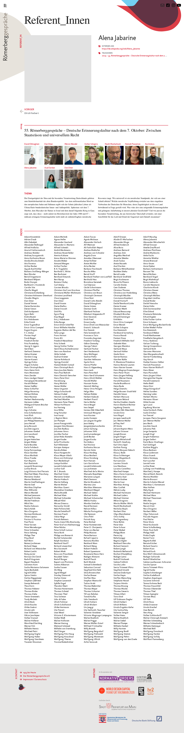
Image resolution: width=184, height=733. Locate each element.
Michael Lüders (121, 495)
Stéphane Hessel (121, 580)
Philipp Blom (119, 532)
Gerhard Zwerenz (32, 351)
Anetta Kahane (61, 255)
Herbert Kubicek (91, 397)
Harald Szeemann (151, 381)
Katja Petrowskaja (32, 450)
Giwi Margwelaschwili (153, 354)
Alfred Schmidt (61, 247)
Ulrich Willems (120, 604)
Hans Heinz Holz (32, 370)
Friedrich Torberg (92, 341)
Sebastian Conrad (92, 567)
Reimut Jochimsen (32, 543)
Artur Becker (89, 266)
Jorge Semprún (150, 431)
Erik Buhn (118, 319)
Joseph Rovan (120, 434)
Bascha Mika (89, 271)
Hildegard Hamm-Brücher (36, 405)
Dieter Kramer (120, 306)
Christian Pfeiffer (92, 290)
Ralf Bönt (28, 541)
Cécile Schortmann (92, 287)
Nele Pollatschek (62, 509)
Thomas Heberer (31, 588)
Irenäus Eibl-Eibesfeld (94, 410)
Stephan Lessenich (62, 580)
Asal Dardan (49, 168)
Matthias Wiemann (92, 487)
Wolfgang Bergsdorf (93, 631)
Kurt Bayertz (30, 461)
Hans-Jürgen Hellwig (123, 375)
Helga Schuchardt (62, 391)
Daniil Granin (60, 303)
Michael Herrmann (151, 493)
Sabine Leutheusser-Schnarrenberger (160, 562)
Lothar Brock (30, 468)
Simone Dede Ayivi (122, 573)
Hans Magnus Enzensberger (126, 370)
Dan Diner (48, 144)
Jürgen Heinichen (32, 439)
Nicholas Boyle (121, 509)
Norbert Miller (150, 511)
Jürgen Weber (30, 442)
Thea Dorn (29, 586)
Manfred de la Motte (94, 471)
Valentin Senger (121, 612)
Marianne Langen (92, 477)
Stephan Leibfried (32, 580)
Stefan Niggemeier (33, 578)
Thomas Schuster (92, 591)
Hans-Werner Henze (123, 378)
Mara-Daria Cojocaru (124, 474)
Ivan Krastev (89, 415)
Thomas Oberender (152, 588)
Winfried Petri (30, 631)
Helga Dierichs (120, 389)
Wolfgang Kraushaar (64, 636)
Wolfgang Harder (151, 634)
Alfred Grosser (150, 245)
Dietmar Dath (90, 309)
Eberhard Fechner (92, 311)
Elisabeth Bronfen (122, 314)
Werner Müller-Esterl (93, 623)
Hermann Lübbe (31, 402)
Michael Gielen (90, 493)
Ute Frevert (59, 610)
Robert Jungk (120, 548)
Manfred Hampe (121, 471)
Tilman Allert (120, 594)
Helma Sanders (150, 391)
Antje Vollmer (90, 261)
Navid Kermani (90, 506)
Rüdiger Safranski (151, 557)
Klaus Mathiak (31, 455)
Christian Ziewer (150, 290)
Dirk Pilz (58, 311)
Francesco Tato (91, 335)
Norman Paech (61, 514)
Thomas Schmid (61, 591)
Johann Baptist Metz (123, 429)
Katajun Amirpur (61, 447)
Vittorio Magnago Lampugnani (98, 615)
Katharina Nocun (92, 447)
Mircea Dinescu (61, 503)
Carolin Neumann (151, 285)
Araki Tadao (119, 261)
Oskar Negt (59, 516)
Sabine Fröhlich (121, 562)
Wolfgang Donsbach (153, 631)
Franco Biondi (120, 335)
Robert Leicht (30, 551)
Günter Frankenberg (152, 357)
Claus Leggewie (61, 298)
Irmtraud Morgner (92, 413)
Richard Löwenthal (63, 546)
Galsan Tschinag (151, 343)
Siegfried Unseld (121, 570)
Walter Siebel (120, 620)
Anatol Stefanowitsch (34, 250)
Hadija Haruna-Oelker (153, 362)
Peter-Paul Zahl (150, 530)
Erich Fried (88, 319)
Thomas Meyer (90, 588)
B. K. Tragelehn (61, 269)
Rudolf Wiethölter (151, 559)
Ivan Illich (28, 415)
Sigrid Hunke (149, 570)
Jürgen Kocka (90, 439)
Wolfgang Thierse (62, 639)
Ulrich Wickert (90, 604)
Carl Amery (59, 285)
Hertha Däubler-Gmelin (124, 402)
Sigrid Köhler (30, 573)
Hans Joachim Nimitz (63, 370)
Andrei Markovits (151, 253)
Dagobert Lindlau (151, 298)
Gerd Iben (28, 349)
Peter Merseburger (32, 527)
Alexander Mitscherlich (154, 242)
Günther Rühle (120, 359)
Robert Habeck (91, 548)
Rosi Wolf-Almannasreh (154, 554)
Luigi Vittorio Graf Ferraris (36, 471)
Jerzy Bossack (30, 426)
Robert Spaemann (92, 551)
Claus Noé (88, 298)
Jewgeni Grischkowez (64, 426)
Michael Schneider (62, 498)
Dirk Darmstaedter (152, 309)
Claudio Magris (31, 298)
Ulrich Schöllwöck (62, 604)
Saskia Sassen (60, 567)
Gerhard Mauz (120, 349)
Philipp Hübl (148, 532)
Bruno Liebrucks (150, 282)
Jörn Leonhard (31, 434)
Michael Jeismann (32, 495)
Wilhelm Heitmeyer (152, 626)
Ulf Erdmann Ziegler (123, 599)
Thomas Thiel (149, 591)
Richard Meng (90, 546)
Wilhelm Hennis (31, 628)
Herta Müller (90, 402)
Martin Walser (60, 484)
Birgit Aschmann (121, 279)
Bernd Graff (89, 274)
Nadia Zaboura (31, 506)
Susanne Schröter (151, 580)
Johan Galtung (91, 429)
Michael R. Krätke (32, 498)
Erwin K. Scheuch (91, 327)
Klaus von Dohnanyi (63, 458)
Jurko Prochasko (61, 442)
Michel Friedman (32, 500)
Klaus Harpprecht (62, 452)
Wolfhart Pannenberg (153, 639)
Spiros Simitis (30, 575)
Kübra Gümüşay (150, 458)
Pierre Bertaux (90, 535)
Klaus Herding (90, 452)
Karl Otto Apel (121, 445)
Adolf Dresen (120, 237)
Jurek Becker (89, 437)
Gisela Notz (119, 354)
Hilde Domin (149, 402)
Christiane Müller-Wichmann (67, 293)
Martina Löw (90, 484)
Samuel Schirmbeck (92, 564)
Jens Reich (147, 423)
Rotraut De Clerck (32, 557)
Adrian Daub (30, 239)
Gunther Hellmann (92, 359)
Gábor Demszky (91, 343)
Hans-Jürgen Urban (152, 375)
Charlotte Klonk (150, 287)
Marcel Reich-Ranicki (153, 474)
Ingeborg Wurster (151, 407)
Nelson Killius (90, 509)
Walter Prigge (90, 620)
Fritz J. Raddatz (150, 341)
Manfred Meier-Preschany (36, 474)
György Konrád (61, 362)
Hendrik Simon (120, 394)
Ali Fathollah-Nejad (93, 247)
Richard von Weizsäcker (35, 548)
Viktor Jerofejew (31, 615)
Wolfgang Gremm (122, 634)
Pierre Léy (118, 535)
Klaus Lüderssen (150, 452)
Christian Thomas (122, 290)
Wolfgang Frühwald (93, 634)
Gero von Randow (62, 351)
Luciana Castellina (122, 468)
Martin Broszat (150, 479)
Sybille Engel (60, 583)
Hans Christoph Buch (34, 367)
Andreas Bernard (121, 250)
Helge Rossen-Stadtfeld (125, 391)
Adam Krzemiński (32, 237)
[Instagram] (173, 5)
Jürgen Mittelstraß (122, 439)
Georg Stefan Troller (63, 346)
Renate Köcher (150, 543)
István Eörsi (119, 413)
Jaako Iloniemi (90, 418)
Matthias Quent (61, 487)
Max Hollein (149, 487)
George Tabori (90, 346)
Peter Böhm (119, 522)
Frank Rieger (30, 338)
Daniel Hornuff (121, 301)
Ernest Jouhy (89, 322)
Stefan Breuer (90, 575)
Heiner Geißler (30, 386)
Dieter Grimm (90, 306)
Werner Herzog (61, 623)
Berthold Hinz (90, 279)
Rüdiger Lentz (120, 557)
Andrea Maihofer (92, 250)
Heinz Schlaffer (31, 389)
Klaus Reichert (90, 455)
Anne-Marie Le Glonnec (65, 258)
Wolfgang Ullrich (92, 639)
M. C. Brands (60, 471)
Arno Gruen (148, 263)
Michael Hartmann (122, 493)
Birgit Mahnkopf (151, 279)
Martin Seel (29, 484)
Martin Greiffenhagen (34, 482)
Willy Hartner (120, 628)
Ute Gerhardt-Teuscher (94, 610)
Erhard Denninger (122, 317)
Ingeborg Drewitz (122, 407)
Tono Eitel (118, 596)
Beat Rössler (30, 274)
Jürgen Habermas (151, 437)
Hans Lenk (88, 370)
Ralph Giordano (61, 541)
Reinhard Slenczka (122, 543)
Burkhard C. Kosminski (34, 285)
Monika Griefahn (91, 503)
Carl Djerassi (89, 285)
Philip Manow (90, 532)
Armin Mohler (90, 263)
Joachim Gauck (150, 426)
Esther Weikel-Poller (152, 327)
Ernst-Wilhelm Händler (64, 327)
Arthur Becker (30, 266)
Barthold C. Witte (62, 271)
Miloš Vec (28, 503)
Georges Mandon (122, 346)
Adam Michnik (60, 237)
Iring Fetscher (60, 413)
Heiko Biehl (148, 383)
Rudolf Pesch (90, 559)
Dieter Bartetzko (32, 306)
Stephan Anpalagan (152, 578)
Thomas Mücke (121, 588)
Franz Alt (58, 338)
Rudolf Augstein (32, 559)
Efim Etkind (148, 311)
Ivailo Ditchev (149, 413)
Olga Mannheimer (122, 514)
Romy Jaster (29, 554)
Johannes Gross (61, 431)
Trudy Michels (30, 599)
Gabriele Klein (120, 343)
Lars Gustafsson (91, 463)
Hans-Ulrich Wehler (93, 378)
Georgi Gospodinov (152, 346)
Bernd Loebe (119, 274)
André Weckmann (62, 250)
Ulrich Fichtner (61, 602)
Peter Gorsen (30, 525)
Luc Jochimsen (90, 468)
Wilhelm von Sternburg (64, 628)
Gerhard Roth (149, 349)
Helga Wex (89, 391)
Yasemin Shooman (32, 642)
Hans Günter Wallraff (153, 367)
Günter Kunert (31, 359)
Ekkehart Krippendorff (94, 314)
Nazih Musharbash (113, 144)
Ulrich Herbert (120, 602)
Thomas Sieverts (121, 591)
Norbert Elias (120, 511)
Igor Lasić (147, 405)
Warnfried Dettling (33, 623)
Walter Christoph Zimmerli (155, 618)
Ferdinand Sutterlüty (123, 333)
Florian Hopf (30, 335)
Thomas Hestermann (63, 588)
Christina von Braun (93, 293)
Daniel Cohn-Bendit (93, 301)
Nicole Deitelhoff (62, 511)
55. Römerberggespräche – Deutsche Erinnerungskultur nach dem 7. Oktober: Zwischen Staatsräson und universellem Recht (92, 132)
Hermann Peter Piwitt (64, 402)
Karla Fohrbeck (31, 447)
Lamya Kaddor (61, 463)
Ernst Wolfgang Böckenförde (157, 325)
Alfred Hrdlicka (31, 247)
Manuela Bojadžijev (93, 474)
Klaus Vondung (91, 458)
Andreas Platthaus (152, 250)
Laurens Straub (121, 463)
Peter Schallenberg (152, 527)
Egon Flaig (59, 314)
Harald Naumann (122, 381)
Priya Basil (29, 538)
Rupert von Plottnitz (63, 562)
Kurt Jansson (119, 461)
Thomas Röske (31, 591)
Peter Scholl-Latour (63, 530)
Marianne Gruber (62, 477)
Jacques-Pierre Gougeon (154, 418)
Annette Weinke (121, 258)
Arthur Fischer (60, 266)
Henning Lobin (150, 394)
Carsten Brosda (61, 287)
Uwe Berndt (148, 610)
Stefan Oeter (60, 578)
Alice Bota (118, 247)
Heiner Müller (60, 386)
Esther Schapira (91, 144)
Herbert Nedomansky (34, 399)
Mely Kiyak (148, 490)
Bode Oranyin (30, 282)
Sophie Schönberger (152, 573)
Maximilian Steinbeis (63, 490)
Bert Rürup (59, 279)
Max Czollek (119, 487)
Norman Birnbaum (32, 514)
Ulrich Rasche (30, 604)
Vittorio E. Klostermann (65, 615)
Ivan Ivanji (58, 415)
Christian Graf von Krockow (67, 290)
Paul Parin (29, 522)
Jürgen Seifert (149, 439)
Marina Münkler (150, 477)
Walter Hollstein (61, 620)
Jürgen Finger (120, 437)
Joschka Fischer (61, 434)
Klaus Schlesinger (122, 455)
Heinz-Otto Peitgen (93, 389)
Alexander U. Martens (64, 245)
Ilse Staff (28, 407)
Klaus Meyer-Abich (63, 455)
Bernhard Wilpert (32, 279)
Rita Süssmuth (60, 548)
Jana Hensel (29, 423)
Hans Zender (30, 375)
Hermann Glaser (150, 399)
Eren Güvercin (90, 317)
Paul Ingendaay (121, 519)
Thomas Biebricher (92, 586)
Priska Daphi (149, 535)
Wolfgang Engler (32, 634)
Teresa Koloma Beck (152, 583)
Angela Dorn (90, 255)
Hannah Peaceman (132, 144)
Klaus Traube (30, 458)
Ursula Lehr (29, 610)
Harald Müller (90, 381)
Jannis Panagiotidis (63, 423)
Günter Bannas (120, 357)
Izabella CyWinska (32, 418)
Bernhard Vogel (150, 277)
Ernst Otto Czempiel (123, 322)
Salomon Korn (31, 564)
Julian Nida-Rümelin (63, 437)
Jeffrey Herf (119, 423)
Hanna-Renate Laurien (124, 365)
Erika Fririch (29, 322)
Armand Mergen (61, 263)
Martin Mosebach (92, 482)
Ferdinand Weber (151, 333)
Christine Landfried (63, 295)
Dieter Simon (30, 309)
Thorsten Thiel (60, 594)
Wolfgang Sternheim (34, 639)
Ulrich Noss (148, 602)
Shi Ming (58, 570)
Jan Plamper (59, 421)
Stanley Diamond (62, 575)
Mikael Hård (59, 500)
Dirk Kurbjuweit (31, 311)
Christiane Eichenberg (34, 293)
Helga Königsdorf (151, 389)
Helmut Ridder (90, 394)
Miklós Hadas (90, 500)
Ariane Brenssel (150, 261)
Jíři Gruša (118, 426)
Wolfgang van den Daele (125, 639)
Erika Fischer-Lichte (152, 319)
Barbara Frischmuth (93, 269)
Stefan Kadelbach (151, 575)
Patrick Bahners (61, 519)
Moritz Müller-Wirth (123, 503)
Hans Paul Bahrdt (62, 373)
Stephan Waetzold (92, 580)
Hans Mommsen (31, 373)
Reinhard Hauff (61, 543)
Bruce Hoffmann (121, 282)
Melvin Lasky (119, 490)
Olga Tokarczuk (150, 514)
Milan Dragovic (121, 500)
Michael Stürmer (121, 498)
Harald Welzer (31, 383)
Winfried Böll (149, 628)
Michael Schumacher (93, 498)
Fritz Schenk (59, 343)
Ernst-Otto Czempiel (34, 327)
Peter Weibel (119, 530)
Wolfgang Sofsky (151, 636)
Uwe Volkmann (31, 612)
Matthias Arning (121, 484)
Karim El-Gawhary (122, 442)
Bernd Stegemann (32, 277)
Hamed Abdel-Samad (64, 365)
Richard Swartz (150, 546)
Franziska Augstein (92, 338)
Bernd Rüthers (149, 274)
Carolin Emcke (120, 285)
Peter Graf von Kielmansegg (67, 525)
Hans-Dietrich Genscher (65, 375)
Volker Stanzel (31, 618)
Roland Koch (149, 551)
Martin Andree (120, 479)
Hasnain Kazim (90, 383)
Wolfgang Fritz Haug (64, 634)
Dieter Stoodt (60, 309)
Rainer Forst (148, 538)
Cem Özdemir (120, 287)
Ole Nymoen (89, 514)
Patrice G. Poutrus (32, 519)
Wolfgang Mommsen (93, 636)
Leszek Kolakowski (62, 466)
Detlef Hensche (150, 303)
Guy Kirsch (148, 359)
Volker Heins (119, 615)
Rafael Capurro (91, 538)
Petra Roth (59, 532)
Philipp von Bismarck (63, 535)
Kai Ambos (149, 144)
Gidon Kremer (30, 354)
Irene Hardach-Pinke (152, 410)
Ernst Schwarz (150, 322)
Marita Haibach (61, 479)
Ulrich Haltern (90, 602)
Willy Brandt (89, 628)
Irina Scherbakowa (33, 413)
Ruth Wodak (89, 562)
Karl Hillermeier (61, 445)
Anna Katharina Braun (34, 258)
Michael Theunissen (152, 498)
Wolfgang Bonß (121, 631)
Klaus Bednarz (150, 450)
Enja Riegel (59, 317)
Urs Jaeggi (88, 607)
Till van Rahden (91, 594)
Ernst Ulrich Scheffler (64, 325)
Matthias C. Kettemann (154, 484)
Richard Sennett (121, 546)
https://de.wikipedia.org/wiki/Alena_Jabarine (121, 49)
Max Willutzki (30, 490)
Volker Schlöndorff (152, 615)
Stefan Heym (119, 575)
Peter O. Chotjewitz (93, 527)
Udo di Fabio (60, 599)
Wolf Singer (59, 631)
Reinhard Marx (90, 543)
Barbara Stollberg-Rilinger (36, 271)
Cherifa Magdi (31, 290)
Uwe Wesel (59, 612)
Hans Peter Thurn (122, 373)
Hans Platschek (150, 373)
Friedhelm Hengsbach (153, 338)
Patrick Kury (89, 519)
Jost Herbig (29, 437)
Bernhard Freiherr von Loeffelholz (99, 277)
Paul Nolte (148, 519)
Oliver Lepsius (30, 516)
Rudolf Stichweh (121, 559)
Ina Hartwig (59, 407)
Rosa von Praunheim (63, 554)
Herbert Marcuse (121, 397)
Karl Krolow (89, 445)
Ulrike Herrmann (61, 607)
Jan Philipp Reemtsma (34, 421)
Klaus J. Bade (119, 452)
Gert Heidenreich (91, 351)
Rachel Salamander (63, 538)
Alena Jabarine (30, 168)
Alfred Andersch (121, 245)
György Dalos (30, 362)
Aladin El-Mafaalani (123, 239)
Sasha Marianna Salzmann (36, 567)
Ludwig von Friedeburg (154, 468)
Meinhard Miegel (92, 490)
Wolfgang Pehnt (121, 636)
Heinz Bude (119, 386)
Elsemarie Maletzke (152, 314)
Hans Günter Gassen (123, 367)
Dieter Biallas (60, 306)
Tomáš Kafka (90, 596)
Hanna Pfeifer (90, 365)
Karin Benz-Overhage (153, 442)
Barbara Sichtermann (153, 269)
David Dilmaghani (31, 144)
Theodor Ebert (61, 586)
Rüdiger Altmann (92, 557)
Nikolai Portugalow (93, 511)
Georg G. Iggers (31, 346)
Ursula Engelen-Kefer (124, 607)
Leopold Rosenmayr (33, 466)
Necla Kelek (29, 509)
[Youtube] (179, 5)
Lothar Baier (149, 466)
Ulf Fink (147, 599)
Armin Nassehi (120, 263)
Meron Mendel (71, 144)
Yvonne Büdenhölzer (63, 642)
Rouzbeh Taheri (61, 557)
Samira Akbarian (61, 564)
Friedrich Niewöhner (63, 341)
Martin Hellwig (61, 482)
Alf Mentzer (89, 245)
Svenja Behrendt (31, 583)
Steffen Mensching (122, 578)
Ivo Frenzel (148, 415)
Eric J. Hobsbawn (61, 319)
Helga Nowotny (31, 391)
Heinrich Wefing (91, 386)
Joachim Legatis (31, 429)
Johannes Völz (90, 431)
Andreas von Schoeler (94, 253)
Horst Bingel (89, 405)
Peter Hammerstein (92, 525)
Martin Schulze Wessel (153, 482)
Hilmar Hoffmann (62, 405)
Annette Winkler (151, 258)
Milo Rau (147, 500)
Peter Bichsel (90, 522)
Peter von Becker (91, 530)
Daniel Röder (149, 301)
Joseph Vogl (149, 434)
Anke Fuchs (148, 255)
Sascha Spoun (149, 564)
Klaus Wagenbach (122, 458)
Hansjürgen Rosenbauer (35, 381)
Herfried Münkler (62, 399)
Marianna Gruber (32, 477)
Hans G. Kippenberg (93, 367)
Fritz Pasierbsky (31, 343)
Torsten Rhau (149, 596)
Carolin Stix (29, 287)
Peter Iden (118, 525)
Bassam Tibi (148, 271)
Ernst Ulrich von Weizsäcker (96, 325)
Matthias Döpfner (32, 487)
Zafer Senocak (90, 642)
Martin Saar (119, 482)
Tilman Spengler (150, 594)
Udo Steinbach (91, 599)
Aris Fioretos (30, 263)
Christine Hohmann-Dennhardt (38, 295)
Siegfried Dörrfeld (92, 570)
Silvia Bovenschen (92, 573)
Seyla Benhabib (31, 570)
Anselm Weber (60, 261)
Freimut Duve (120, 338)
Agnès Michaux (91, 239)
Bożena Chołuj (61, 282)
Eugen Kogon (30, 330)
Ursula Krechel (150, 607)
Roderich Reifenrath (123, 551)
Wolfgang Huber (32, 636)
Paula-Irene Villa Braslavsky (67, 522)
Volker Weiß (59, 618)
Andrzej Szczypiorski (33, 255)
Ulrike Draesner (150, 604)
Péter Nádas (60, 527)
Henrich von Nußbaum (64, 397)
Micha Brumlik (60, 493)
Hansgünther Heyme (152, 378)
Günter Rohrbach (62, 359)
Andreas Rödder (32, 253)
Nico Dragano (150, 509)
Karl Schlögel (149, 445)
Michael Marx (149, 495)
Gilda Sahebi (60, 354)
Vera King (147, 612)
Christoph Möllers (151, 295)
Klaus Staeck (149, 455)
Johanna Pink (149, 429)
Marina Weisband (32, 479)
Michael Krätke (91, 495)
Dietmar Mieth (120, 309)
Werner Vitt (29, 626)
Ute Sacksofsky (121, 610)
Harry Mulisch (60, 383)
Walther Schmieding (152, 620)
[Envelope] (162, 5)
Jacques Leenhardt (122, 418)
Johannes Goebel (32, 431)
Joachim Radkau (61, 429)
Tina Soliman (60, 596)
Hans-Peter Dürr (61, 378)
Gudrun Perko (90, 357)
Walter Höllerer (31, 620)
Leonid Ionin (149, 463)
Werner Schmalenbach (153, 623)
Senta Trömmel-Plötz (123, 567)
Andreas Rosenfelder (64, 253)
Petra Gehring (30, 532)
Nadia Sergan (149, 503)
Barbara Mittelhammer (124, 269)
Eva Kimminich (120, 330)
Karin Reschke (30, 445)
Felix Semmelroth (92, 333)
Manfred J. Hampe (151, 471)
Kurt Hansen (89, 461)
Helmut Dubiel (60, 394)
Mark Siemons (90, 479)
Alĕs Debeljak (30, 242)
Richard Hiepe (30, 546)
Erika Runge (59, 322)
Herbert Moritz (150, 397)
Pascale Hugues (150, 516)
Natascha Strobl (62, 506)
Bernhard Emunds (62, 277)
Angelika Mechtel (122, 255)
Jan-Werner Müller (122, 421)
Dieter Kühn (148, 306)
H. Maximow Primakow (124, 362)
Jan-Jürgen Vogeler (93, 421)
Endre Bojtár (30, 317)
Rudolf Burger (60, 559)
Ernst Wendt (119, 325)
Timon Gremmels (32, 596)
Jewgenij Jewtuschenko (94, 426)
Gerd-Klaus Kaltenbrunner (66, 349)
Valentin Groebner (92, 612)
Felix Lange (59, 333)
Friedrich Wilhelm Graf (124, 341)
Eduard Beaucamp (122, 311)
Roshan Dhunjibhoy (123, 554)
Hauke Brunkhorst (122, 383)
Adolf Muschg (150, 237)
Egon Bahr (29, 314)
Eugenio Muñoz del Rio (65, 330)
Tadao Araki (89, 583)
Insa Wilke (59, 410)
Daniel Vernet (30, 303)
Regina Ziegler (120, 541)
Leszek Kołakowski (92, 466)
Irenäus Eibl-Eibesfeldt (124, 410)
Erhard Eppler (149, 317)
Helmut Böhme (31, 394)
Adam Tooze (90, 237)
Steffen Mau (90, 578)
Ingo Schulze (30, 410)
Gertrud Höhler (121, 351)
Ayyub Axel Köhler (32, 269)
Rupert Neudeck (31, 562)
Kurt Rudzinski (31, 463)
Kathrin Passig (120, 447)
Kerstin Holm (90, 450)
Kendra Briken (60, 450)
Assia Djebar (149, 266)
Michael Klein (60, 495)
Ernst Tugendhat (32, 325)
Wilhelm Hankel (121, 626)
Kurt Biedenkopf (61, 461)
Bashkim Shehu (120, 271)
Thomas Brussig (121, 586)
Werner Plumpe (121, 623)
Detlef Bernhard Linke (124, 303)
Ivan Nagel (119, 415)
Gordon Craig (30, 357)
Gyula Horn (89, 362)
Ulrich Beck (29, 602)
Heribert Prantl (91, 399)
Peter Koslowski (150, 525)
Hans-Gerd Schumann (94, 375)
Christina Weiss (150, 293)
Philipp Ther (29, 535)
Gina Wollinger (91, 354)
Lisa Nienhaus (120, 466)
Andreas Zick (120, 253)
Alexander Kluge (121, 242)
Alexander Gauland (63, 242)
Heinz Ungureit (61, 389)
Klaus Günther (31, 452)
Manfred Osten (61, 474)
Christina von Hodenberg (125, 293)
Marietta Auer (120, 477)
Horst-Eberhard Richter (124, 405)
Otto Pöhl (88, 516)
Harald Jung (59, 381)
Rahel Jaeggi (119, 538)
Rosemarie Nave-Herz (94, 554)
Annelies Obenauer (92, 258)
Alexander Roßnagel (33, 245)
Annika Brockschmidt (34, 261)
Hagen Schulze (31, 365)
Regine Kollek (149, 541)
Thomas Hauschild (151, 586)
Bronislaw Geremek (92, 282)
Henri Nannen (30, 397)
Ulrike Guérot (30, 607)
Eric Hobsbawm (31, 319)
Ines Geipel (89, 407)
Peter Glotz (148, 522)
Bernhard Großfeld (122, 277)
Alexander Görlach (92, 242)
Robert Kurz (148, 548)
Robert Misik (60, 551)
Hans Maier (148, 370)
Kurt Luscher (149, 461)
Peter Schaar (119, 527)
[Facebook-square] (168, 5)
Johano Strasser (121, 431)
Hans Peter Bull (91, 373)
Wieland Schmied (62, 626)
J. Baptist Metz (61, 418)
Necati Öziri (148, 506)
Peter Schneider (31, 530)
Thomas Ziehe (30, 594)
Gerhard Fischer (91, 349)
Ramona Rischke (91, 541)
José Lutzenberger (92, 434)
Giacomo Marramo (152, 351)
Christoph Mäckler (122, 295)
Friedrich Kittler (31, 341)
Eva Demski (89, 330)
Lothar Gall (59, 468)
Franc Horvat (60, 335)
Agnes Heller (60, 239)
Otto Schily (119, 516)
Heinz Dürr (148, 386)
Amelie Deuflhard (151, 247)
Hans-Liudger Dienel (33, 378)
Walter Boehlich (91, 618)
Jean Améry (89, 423)
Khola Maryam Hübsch (124, 450)
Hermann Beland (121, 399)
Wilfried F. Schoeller (93, 626)
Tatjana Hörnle (121, 583)
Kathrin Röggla (150, 447)
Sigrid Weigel (60, 573)
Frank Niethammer (151, 335)
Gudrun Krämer (61, 357)
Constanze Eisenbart (123, 298)
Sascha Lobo (119, 564)
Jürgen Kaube (60, 439)
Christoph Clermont (93, 295)
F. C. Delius (29, 333)
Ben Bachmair (60, 274)
